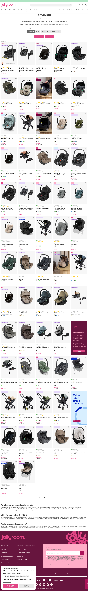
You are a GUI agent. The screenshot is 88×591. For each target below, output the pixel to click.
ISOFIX (37, 31)
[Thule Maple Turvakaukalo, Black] (36, 211)
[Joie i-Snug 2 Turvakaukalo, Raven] (3, 106)
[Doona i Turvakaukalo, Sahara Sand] (1, 420)
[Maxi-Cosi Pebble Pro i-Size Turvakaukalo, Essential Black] (54, 176)
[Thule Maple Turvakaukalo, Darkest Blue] (36, 315)
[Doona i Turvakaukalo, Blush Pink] (5, 420)
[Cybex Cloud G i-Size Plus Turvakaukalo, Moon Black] (1, 315)
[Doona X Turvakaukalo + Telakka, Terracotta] (19, 176)
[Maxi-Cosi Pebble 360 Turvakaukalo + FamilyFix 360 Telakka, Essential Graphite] (19, 211)
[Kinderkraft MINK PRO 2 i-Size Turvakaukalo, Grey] (56, 71)
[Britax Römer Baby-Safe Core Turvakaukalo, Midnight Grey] (5, 141)
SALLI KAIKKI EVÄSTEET (10, 586)
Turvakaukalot (44, 18)
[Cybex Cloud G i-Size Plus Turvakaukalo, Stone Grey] (3, 315)
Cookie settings (5, 559)
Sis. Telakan (52, 31)
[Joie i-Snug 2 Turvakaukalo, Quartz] (5, 106)
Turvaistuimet (37, 18)
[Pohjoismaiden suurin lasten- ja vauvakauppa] (8, 5)
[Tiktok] (48, 584)
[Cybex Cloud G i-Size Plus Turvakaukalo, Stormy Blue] (4, 315)
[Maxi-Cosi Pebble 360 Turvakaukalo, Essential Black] (71, 176)
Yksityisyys (20, 556)
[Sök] (70, 5)
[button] (82, 5)
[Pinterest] (51, 584)
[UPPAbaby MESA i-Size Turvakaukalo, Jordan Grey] (19, 385)
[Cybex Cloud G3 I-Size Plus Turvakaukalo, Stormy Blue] (75, 141)
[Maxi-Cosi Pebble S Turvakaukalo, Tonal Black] (1, 455)
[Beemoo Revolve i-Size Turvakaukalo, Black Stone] (55, 280)
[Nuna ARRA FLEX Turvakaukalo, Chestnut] (20, 315)
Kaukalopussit (45, 31)
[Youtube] (44, 584)
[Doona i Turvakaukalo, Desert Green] (4, 420)
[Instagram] (40, 584)
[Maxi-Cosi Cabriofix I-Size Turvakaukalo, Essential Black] (1, 211)
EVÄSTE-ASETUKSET (26, 586)
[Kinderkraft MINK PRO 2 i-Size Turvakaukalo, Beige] (55, 71)
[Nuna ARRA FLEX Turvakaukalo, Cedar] (21, 315)
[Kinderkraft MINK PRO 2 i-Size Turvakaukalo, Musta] (54, 71)
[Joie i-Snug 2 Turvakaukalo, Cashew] (4, 106)
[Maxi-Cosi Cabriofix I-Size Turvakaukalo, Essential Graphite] (4, 211)
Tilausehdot (4, 549)
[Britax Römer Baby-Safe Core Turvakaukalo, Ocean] (1, 141)
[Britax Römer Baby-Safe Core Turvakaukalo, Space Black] (4, 141)
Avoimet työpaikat (5, 563)
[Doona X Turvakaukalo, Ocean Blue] (21, 141)
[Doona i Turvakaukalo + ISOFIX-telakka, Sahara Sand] (71, 315)
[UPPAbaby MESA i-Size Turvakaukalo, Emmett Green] (20, 385)
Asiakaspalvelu (4, 545)
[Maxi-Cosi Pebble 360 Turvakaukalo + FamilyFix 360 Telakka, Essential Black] (19, 71)
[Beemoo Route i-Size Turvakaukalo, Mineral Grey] (36, 106)
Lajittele (49, 36)
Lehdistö (19, 563)
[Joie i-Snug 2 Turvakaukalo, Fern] (1, 106)
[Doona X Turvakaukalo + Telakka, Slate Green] (1, 385)
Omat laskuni (4, 552)
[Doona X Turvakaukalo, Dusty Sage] (23, 141)
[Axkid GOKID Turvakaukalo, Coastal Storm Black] (19, 455)
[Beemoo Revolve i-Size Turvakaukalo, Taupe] (54, 280)
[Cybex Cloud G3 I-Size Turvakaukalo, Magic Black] (36, 71)
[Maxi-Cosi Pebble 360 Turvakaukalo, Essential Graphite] (72, 176)
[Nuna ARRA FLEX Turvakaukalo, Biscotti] (23, 315)
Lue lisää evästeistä (7, 582)
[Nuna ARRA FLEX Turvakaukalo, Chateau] (19, 315)
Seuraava (48, 497)
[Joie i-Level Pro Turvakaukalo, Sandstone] (72, 71)
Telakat (58, 31)
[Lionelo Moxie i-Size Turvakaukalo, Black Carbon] (72, 455)
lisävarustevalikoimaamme (54, 527)
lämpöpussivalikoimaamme (36, 527)
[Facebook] (36, 584)
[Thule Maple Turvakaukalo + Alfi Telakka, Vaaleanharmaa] (54, 350)
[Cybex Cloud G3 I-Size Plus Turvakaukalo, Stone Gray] (74, 141)
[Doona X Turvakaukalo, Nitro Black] (20, 141)
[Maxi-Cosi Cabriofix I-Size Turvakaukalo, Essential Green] (3, 211)
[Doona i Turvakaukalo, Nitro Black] (3, 420)
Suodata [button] (38, 36)
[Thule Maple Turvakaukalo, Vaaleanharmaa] (40, 211)
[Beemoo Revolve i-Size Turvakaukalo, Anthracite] (56, 280)
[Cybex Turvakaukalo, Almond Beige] (54, 141)
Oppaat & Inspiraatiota (7, 556)
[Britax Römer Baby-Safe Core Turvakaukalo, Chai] (3, 141)
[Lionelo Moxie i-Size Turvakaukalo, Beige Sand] (71, 455)
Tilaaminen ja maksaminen (23, 552)
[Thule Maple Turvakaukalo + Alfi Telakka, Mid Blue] (36, 350)
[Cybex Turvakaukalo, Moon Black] (72, 141)
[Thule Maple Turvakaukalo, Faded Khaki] (39, 211)
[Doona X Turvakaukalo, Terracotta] (19, 141)
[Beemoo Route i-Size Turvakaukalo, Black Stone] (36, 141)
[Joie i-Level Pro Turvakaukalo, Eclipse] (71, 71)
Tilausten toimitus (22, 549)
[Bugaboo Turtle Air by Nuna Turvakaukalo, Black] (71, 385)
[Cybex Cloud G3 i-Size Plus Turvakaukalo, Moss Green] (71, 141)
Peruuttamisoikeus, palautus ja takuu (26, 545)
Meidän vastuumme (22, 559)
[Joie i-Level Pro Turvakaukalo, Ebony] (74, 71)
